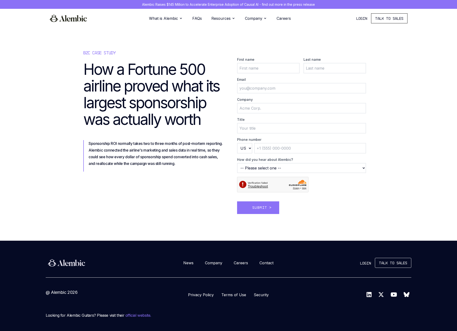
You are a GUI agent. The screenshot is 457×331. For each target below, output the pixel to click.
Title (241, 119)
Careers (284, 18)
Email (241, 79)
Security (261, 294)
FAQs (197, 18)
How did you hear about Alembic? (265, 160)
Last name (312, 59)
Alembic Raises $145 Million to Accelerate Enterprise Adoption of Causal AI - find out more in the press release (228, 4)
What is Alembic (163, 18)
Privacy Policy (201, 294)
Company (253, 18)
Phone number (249, 139)
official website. (138, 315)
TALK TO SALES (389, 18)
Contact (266, 262)
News (188, 262)
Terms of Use (233, 294)
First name (245, 59)
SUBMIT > (262, 207)
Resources (221, 18)
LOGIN (361, 18)
